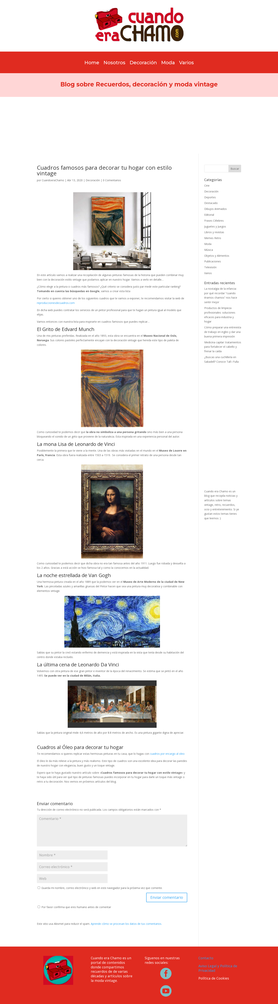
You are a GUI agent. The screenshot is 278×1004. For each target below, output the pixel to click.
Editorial (209, 214)
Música (208, 250)
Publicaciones (212, 261)
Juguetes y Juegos (215, 226)
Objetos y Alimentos (216, 255)
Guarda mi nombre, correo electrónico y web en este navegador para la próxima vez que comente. (101, 888)
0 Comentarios (112, 180)
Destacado (211, 203)
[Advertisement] (139, 125)
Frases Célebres (214, 220)
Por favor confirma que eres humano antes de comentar (76, 907)
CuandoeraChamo (53, 180)
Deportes (210, 197)
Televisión (210, 267)
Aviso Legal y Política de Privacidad (217, 968)
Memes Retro (212, 238)
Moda (168, 63)
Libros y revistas (214, 232)
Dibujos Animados (215, 209)
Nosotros (114, 63)
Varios (186, 63)
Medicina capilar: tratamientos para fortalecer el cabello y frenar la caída (222, 346)
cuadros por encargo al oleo (167, 753)
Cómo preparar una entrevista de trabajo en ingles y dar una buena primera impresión (222, 332)
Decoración (143, 63)
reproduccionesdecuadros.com (56, 303)
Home (91, 63)
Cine (207, 185)
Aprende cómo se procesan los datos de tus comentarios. (126, 924)
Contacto (205, 958)
